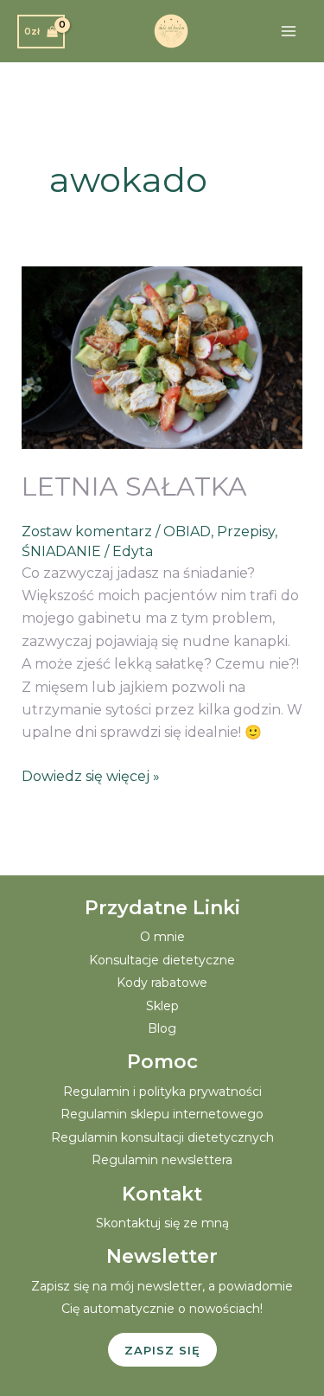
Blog (162, 1028)
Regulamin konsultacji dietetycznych (162, 1137)
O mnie (162, 937)
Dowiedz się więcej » (91, 774)
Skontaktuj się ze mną (162, 1223)
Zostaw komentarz (87, 531)
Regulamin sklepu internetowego (162, 1114)
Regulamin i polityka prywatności (162, 1091)
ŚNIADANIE (61, 551)
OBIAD (187, 531)
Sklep (162, 1006)
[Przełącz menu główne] (288, 31)
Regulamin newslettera (162, 1160)
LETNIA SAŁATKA (134, 487)
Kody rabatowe (162, 982)
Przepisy (246, 531)
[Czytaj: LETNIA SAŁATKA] (162, 357)
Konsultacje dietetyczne (162, 960)
